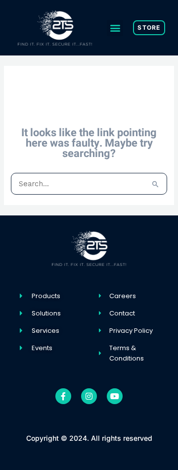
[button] (115, 28)
